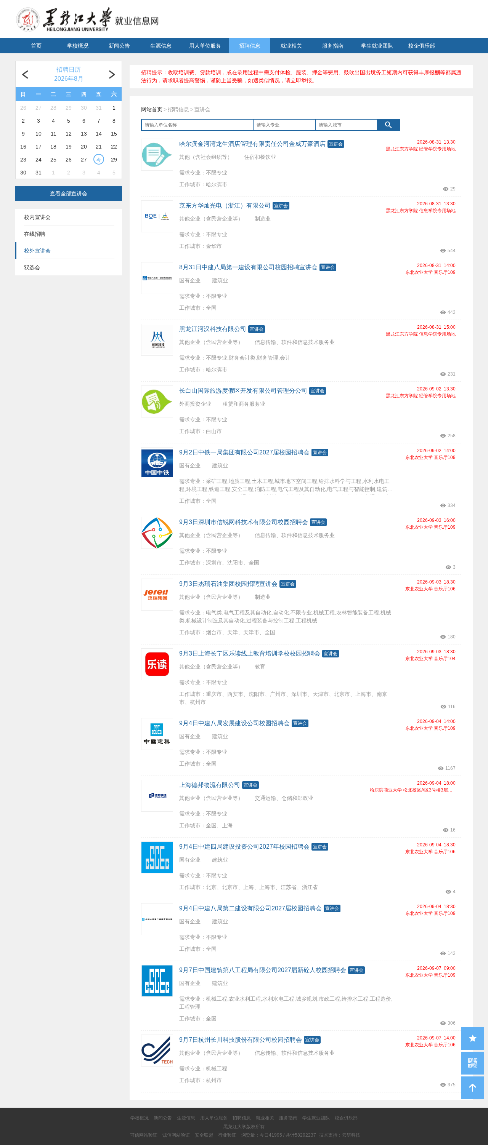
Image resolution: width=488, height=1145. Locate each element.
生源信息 (161, 46)
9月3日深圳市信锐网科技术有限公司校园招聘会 (243, 522)
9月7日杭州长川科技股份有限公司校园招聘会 (240, 1039)
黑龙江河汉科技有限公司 (212, 329)
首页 (36, 46)
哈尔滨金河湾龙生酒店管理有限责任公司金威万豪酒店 (252, 144)
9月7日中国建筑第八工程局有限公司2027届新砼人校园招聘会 (262, 970)
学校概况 (77, 46)
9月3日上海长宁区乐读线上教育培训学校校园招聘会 (249, 653)
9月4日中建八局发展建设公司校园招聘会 (234, 723)
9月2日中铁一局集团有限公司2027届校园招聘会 (244, 452)
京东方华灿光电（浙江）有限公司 (225, 205)
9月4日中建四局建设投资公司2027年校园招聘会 (244, 846)
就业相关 (291, 46)
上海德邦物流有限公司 (209, 785)
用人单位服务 (205, 46)
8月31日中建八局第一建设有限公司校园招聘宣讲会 (248, 267)
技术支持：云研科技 (339, 1135)
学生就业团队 (377, 46)
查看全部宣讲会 (68, 193)
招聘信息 (249, 46)
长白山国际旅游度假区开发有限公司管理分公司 (243, 390)
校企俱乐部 (421, 46)
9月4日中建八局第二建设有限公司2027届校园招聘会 (250, 908)
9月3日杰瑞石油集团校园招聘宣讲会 (228, 583)
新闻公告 (119, 46)
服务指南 (333, 46)
